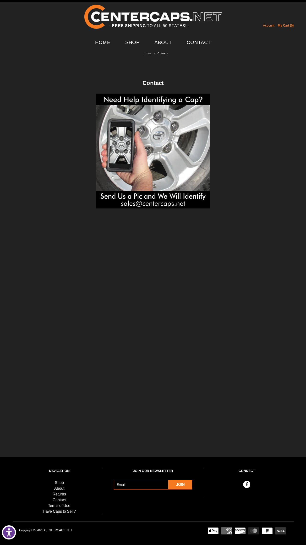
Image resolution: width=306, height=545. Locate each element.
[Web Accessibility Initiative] (9, 532)
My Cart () (286, 25)
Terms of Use (59, 506)
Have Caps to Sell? (59, 511)
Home (102, 42)
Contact (199, 42)
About (163, 42)
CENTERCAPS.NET (58, 530)
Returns (59, 494)
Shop (132, 42)
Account (268, 25)
